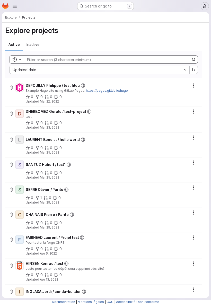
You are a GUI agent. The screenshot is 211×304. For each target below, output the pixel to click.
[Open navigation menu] (15, 6)
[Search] (194, 59)
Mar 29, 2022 (49, 202)
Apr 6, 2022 (48, 253)
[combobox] (99, 70)
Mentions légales (91, 302)
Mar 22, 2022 (49, 101)
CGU (110, 302)
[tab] (14, 44)
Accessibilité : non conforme (137, 302)
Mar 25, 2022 (49, 152)
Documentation (63, 302)
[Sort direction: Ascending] (194, 70)
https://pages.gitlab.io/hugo (107, 90)
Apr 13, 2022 (49, 279)
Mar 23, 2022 (49, 127)
